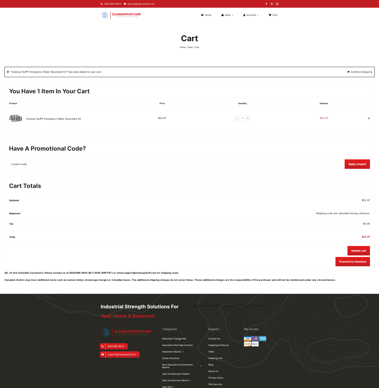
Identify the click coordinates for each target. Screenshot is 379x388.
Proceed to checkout (352, 261)
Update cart (358, 250)
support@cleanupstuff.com (140, 272)
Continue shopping (361, 71)
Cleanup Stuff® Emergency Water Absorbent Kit (53, 118)
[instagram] (277, 4)
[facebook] (266, 4)
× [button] (369, 118)
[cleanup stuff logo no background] (122, 11)
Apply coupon (357, 164)
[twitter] (272, 4)
